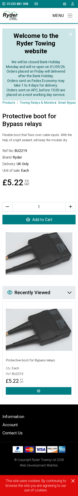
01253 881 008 (17, 4)
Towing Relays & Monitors (38, 103)
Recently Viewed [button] (32, 292)
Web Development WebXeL (39, 465)
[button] (39, 416)
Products (8, 103)
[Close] (70, 34)
